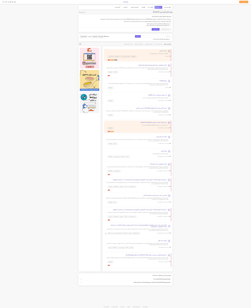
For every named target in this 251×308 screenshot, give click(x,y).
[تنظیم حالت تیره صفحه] (15, 2)
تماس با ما (122, 306)
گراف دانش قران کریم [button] (162, 137)
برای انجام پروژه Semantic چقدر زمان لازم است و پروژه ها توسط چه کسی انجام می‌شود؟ (152, 282)
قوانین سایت (145, 306)
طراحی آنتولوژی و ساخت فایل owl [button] (158, 164)
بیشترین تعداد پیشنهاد (138, 44)
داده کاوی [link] (123, 156)
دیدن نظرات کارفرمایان (165, 29)
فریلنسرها (130, 21)
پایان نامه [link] (110, 186)
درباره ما (128, 306)
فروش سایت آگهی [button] (162, 240)
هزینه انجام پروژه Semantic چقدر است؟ (161, 279)
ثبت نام (4, 2)
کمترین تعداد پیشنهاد (128, 44)
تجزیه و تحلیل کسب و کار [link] (125, 56)
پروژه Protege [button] (163, 81)
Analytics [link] (133, 56)
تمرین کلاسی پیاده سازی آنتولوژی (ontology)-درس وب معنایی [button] (151, 108)
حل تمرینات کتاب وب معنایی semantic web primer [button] (153, 122)
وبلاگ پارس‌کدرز (114, 306)
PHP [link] (127, 247)
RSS (79, 44)
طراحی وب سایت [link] (121, 247)
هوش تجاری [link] (111, 56)
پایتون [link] (130, 233)
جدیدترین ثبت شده (158, 44)
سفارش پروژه (155, 29)
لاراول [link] (110, 247)
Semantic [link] (117, 56)
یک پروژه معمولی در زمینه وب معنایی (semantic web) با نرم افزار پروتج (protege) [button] (146, 255)
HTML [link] (116, 72)
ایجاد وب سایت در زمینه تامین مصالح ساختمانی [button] (155, 195)
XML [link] (115, 143)
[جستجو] (13, 2)
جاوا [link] (127, 156)
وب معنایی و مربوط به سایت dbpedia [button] (157, 95)
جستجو (137, 36)
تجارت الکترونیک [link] (132, 186)
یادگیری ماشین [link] (117, 156)
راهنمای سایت (106, 306)
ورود (9, 2)
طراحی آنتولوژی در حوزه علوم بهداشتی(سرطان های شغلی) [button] (152, 65)
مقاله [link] (126, 186)
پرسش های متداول (136, 306)
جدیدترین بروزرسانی (149, 44)
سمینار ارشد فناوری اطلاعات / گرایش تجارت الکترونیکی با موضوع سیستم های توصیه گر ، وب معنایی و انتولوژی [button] (139, 180)
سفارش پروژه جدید (243, 2)
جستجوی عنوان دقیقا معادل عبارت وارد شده (161, 39)
